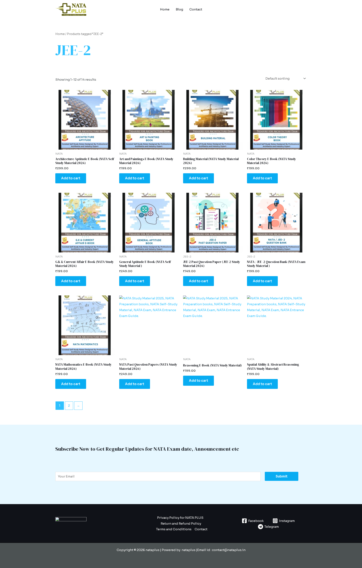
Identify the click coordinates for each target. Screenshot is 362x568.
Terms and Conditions (173, 529)
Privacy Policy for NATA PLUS (180, 518)
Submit (281, 476)
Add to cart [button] (70, 178)
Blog (179, 9)
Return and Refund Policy (181, 523)
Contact (195, 9)
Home (164, 9)
